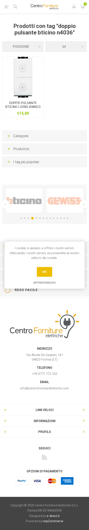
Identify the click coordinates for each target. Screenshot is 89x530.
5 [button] (36, 218)
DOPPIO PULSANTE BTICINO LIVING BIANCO (23, 105)
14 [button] (67, 218)
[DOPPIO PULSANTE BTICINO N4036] (22, 77)
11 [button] (57, 218)
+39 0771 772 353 (44, 374)
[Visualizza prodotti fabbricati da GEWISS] (65, 201)
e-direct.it (53, 516)
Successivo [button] (83, 204)
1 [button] (21, 218)
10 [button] (53, 218)
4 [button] (32, 218)
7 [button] (43, 218)
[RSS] (44, 457)
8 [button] (47, 218)
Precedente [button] (5, 204)
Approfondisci (44, 282)
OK (44, 271)
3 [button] (28, 218)
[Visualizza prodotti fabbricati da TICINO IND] (24, 201)
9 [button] (50, 218)
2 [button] (24, 218)
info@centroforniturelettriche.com (44, 388)
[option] (24, 201)
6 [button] (40, 218)
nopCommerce (53, 521)
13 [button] (64, 218)
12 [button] (60, 218)
